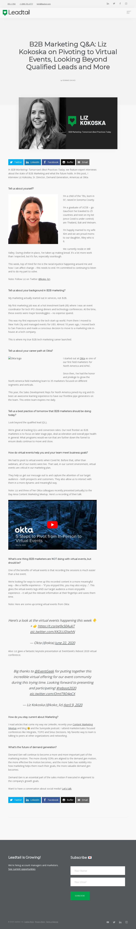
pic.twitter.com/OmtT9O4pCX (52, 693)
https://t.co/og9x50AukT (56, 626)
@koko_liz (44, 279)
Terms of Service (52, 922)
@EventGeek (44, 671)
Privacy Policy (40, 922)
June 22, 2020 (65, 642)
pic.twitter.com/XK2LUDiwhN (52, 631)
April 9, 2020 (73, 704)
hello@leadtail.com (44, 4)
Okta (82, 358)
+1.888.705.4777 (26, 4)
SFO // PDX (12, 4)
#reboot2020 (66, 688)
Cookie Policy (29, 922)
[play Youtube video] (52, 525)
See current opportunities (21, 869)
